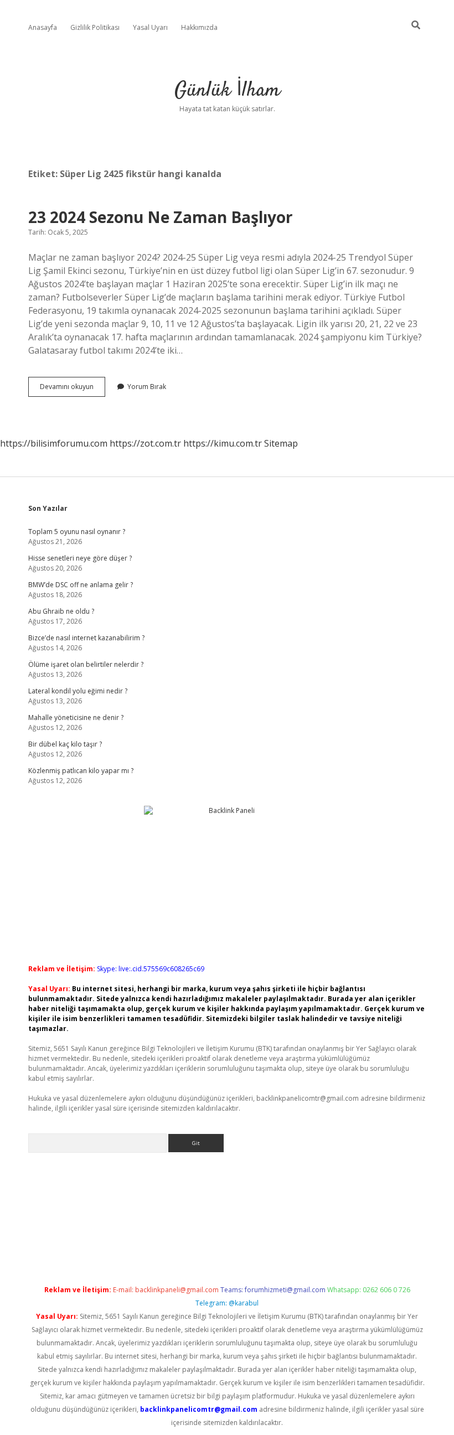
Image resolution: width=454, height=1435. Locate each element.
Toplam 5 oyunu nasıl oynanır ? (76, 531)
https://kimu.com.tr (222, 443)
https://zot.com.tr (145, 443)
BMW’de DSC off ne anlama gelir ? (80, 584)
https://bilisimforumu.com (53, 443)
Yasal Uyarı (150, 27)
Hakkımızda (199, 27)
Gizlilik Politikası (95, 27)
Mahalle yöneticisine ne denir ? (75, 717)
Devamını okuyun (72, 389)
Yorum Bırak (146, 386)
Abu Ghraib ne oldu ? (61, 611)
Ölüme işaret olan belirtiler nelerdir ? (85, 664)
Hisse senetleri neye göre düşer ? (80, 558)
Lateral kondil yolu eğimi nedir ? (77, 691)
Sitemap (281, 443)
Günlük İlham (227, 90)
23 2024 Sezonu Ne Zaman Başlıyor (160, 216)
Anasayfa (42, 27)
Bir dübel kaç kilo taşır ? (65, 744)
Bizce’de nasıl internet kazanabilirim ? (86, 638)
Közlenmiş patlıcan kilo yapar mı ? (80, 770)
